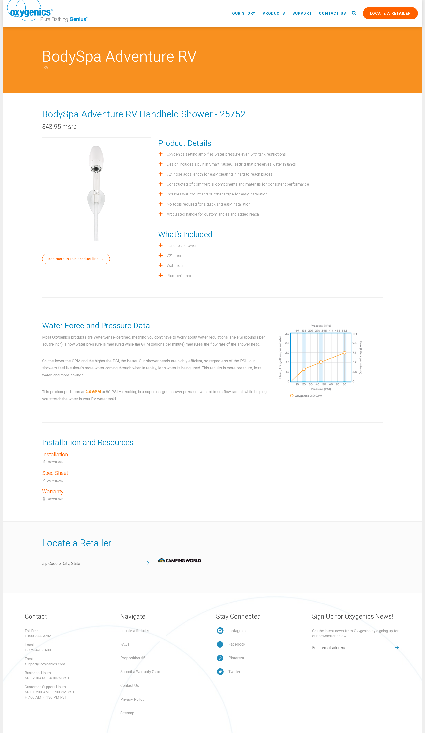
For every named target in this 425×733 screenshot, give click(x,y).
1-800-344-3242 (38, 636)
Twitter (234, 672)
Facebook (236, 644)
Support (302, 13)
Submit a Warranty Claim (140, 672)
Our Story (244, 13)
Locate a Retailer (390, 13)
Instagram (237, 631)
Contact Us (332, 13)
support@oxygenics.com (45, 664)
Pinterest (236, 658)
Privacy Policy (132, 699)
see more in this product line (74, 258)
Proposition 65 (132, 658)
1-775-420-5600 (38, 650)
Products (274, 13)
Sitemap (127, 713)
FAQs (125, 644)
